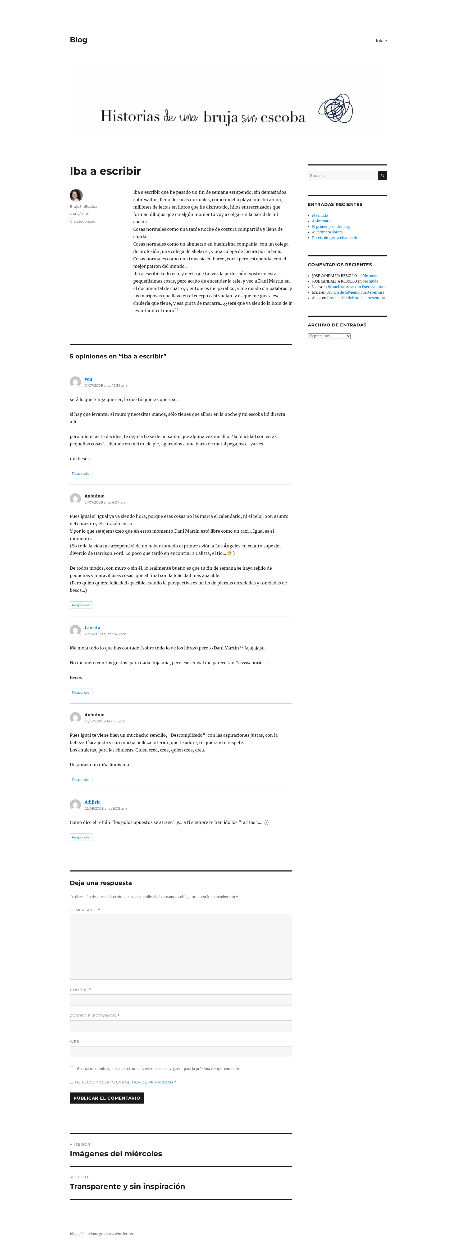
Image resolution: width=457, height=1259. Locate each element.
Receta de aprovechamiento (335, 238)
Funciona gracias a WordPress (107, 1234)
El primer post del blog (331, 226)
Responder (81, 473)
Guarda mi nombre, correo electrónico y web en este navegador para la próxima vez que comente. (158, 1069)
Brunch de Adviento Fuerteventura (357, 287)
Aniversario (322, 221)
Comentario (85, 910)
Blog (79, 39)
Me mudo (320, 215)
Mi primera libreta (327, 232)
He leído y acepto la (126, 1082)
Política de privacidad (148, 1082)
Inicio (381, 40)
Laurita (92, 627)
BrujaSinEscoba (83, 206)
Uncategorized (82, 221)
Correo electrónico (95, 1015)
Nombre (80, 990)
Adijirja (92, 802)
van (88, 379)
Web (74, 1041)
